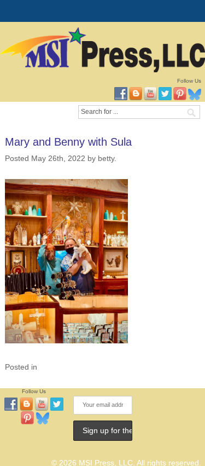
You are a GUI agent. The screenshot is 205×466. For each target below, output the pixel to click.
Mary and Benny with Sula (68, 142)
